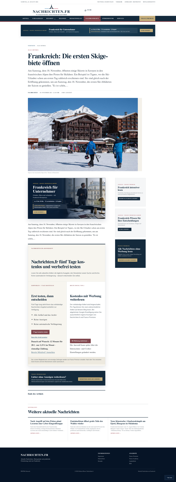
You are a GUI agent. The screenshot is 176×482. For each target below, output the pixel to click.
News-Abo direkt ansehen (39, 337)
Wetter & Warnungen (105, 2)
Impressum (101, 456)
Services (120, 18)
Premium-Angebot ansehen (127, 260)
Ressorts (51, 18)
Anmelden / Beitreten (133, 2)
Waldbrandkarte (92, 18)
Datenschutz (101, 458)
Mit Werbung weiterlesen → (80, 341)
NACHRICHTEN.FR (34, 455)
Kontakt (100, 461)
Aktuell (26, 18)
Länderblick (132, 461)
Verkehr (119, 2)
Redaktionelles (76, 18)
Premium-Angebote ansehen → (129, 198)
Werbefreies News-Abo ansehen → (90, 379)
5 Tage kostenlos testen (40, 332)
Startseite (31, 45)
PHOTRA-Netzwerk (25, 471)
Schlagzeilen (37, 18)
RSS (130, 463)
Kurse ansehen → (124, 229)
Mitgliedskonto (149, 2)
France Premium (147, 18)
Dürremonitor (108, 18)
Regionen (62, 18)
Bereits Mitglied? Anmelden (43, 352)
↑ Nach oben (169, 477)
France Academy (133, 458)
